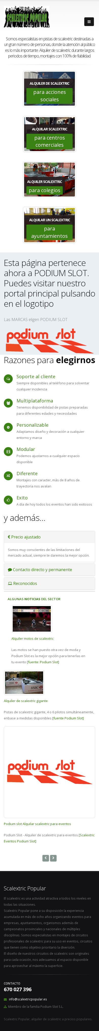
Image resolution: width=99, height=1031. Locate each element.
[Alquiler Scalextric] (49, 341)
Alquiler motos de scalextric (32, 638)
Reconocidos (24, 583)
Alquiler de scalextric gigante (26, 700)
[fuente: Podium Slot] (43, 662)
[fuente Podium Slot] (68, 718)
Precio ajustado (25, 537)
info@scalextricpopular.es (28, 999)
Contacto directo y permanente (42, 569)
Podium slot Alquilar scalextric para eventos (37, 823)
